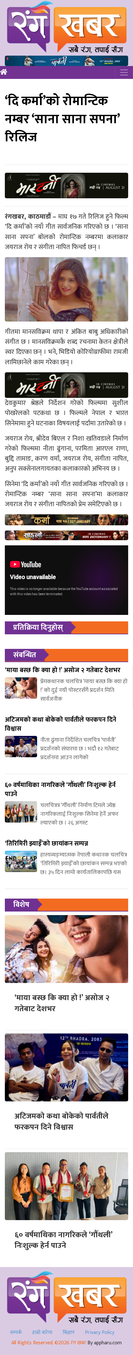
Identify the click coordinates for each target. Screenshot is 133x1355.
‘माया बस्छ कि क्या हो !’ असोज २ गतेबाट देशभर (62, 1003)
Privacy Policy (99, 1332)
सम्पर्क (16, 1332)
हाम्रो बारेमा (42, 1332)
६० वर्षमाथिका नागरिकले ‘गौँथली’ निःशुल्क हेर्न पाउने (63, 1240)
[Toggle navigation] (124, 72)
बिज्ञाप (69, 1332)
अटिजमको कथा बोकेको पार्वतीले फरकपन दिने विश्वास (61, 1122)
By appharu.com (104, 1343)
